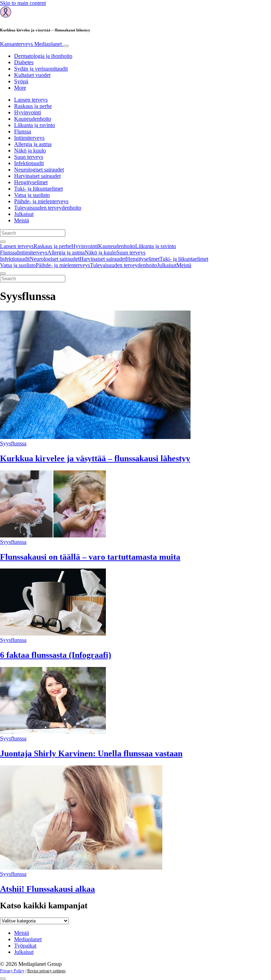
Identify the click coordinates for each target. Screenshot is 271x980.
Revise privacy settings (46, 970)
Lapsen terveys (31, 100)
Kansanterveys (31, 44)
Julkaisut (24, 214)
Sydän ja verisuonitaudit (41, 69)
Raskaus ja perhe (33, 106)
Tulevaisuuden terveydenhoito (47, 208)
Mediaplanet (28, 939)
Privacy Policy (12, 970)
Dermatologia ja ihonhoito (43, 56)
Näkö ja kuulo (30, 151)
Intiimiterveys (29, 138)
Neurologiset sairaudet (39, 170)
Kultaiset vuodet (32, 75)
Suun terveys (28, 157)
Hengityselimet (31, 182)
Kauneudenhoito (32, 119)
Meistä (21, 220)
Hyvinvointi (27, 112)
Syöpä (21, 81)
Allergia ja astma (33, 144)
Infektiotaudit (29, 163)
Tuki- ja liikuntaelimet (38, 189)
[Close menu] (3, 273)
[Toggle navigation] (66, 46)
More (20, 88)
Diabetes (24, 62)
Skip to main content (23, 3)
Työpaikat (25, 946)
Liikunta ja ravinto (34, 125)
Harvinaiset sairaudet (37, 176)
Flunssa (22, 131)
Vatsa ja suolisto (32, 195)
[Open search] (3, 242)
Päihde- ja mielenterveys (41, 201)
